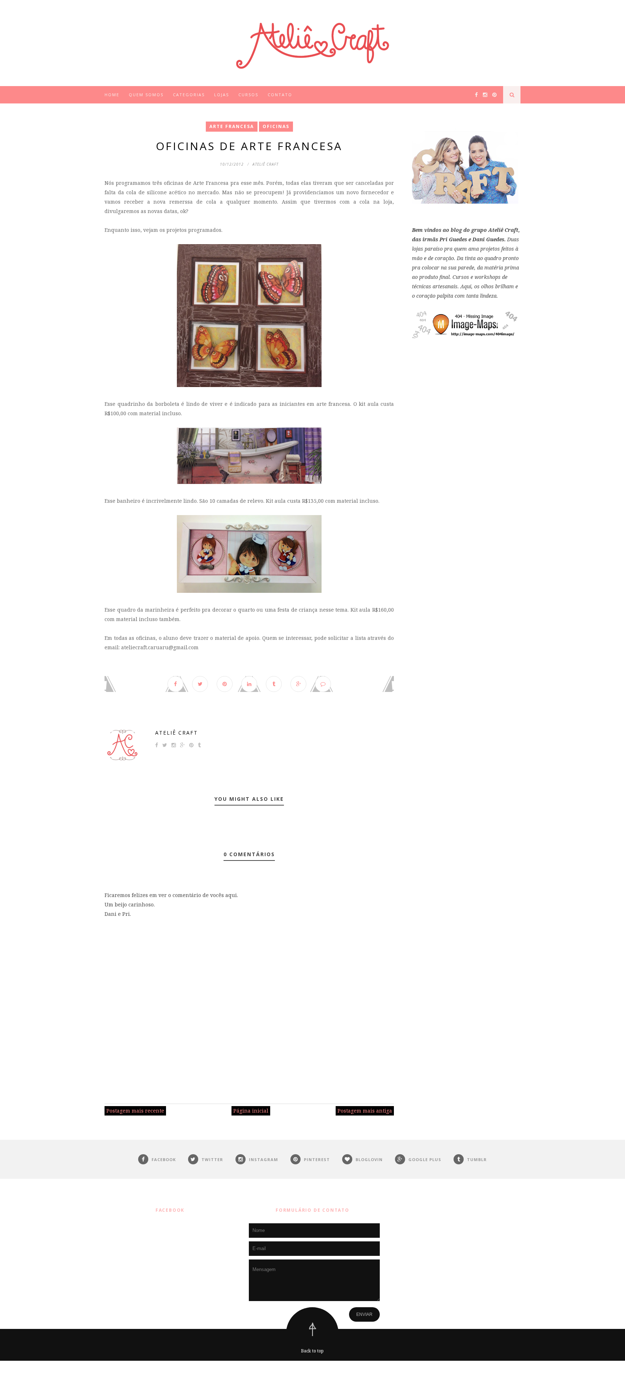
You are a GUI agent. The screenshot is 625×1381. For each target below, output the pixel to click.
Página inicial (250, 1110)
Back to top (312, 1351)
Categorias (189, 94)
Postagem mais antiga (364, 1110)
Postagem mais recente (135, 1110)
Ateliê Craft (176, 732)
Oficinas (276, 126)
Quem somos (146, 94)
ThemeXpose (314, 1370)
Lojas (221, 94)
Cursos (248, 94)
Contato (280, 94)
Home (112, 94)
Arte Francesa (231, 126)
